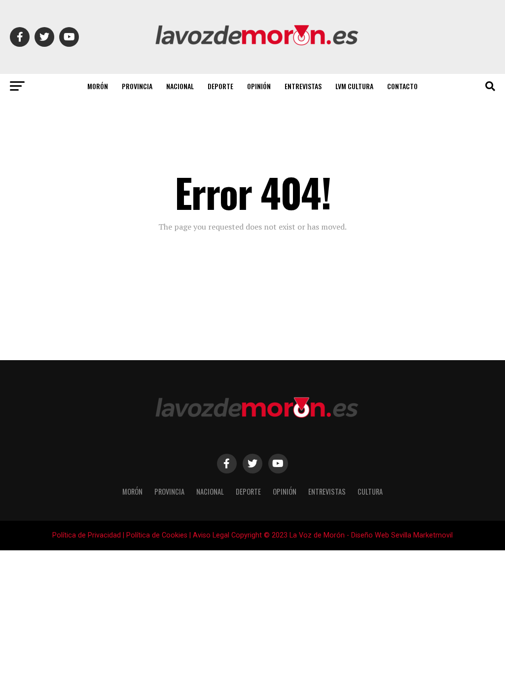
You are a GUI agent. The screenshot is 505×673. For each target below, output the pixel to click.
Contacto (402, 86)
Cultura (370, 491)
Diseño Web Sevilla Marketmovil (402, 535)
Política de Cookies (156, 535)
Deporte (220, 86)
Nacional (180, 86)
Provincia (137, 86)
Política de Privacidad (86, 535)
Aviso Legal (211, 535)
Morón (97, 86)
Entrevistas (303, 86)
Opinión (259, 86)
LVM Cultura (354, 86)
